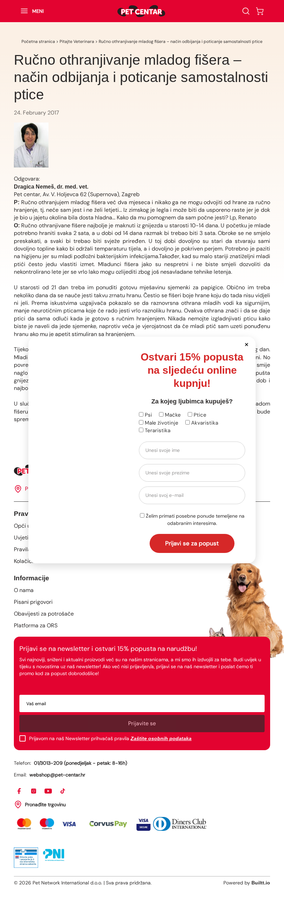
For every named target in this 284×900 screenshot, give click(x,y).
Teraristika (156, 430)
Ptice (199, 414)
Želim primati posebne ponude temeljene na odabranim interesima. (194, 519)
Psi (147, 414)
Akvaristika (204, 422)
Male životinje (160, 422)
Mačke (172, 414)
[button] (246, 344)
